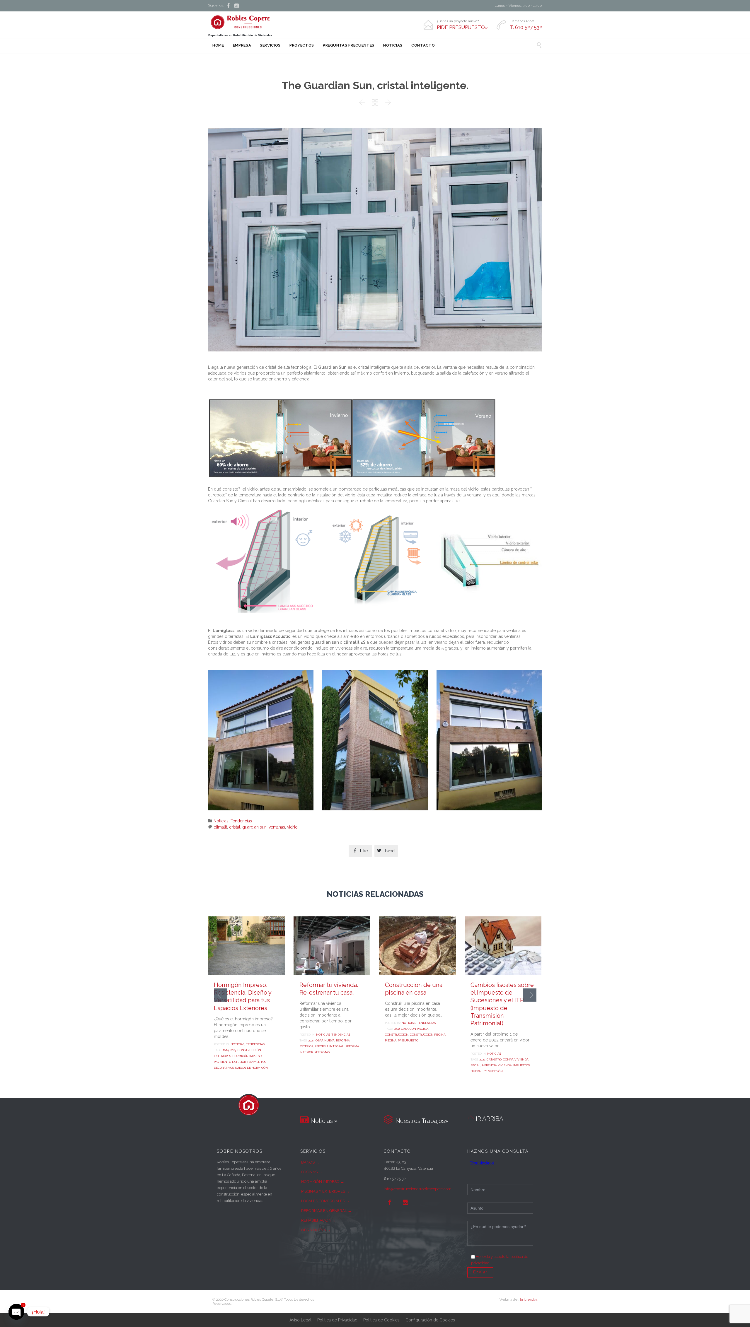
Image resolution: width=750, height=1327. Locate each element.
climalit (220, 827)
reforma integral (329, 1046)
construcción (249, 1050)
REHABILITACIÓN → (318, 1220)
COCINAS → (311, 1172)
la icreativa (529, 1299)
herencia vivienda (497, 1065)
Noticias (221, 821)
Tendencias (241, 821)
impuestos (521, 1065)
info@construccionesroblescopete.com (417, 1189)
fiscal (475, 1065)
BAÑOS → (310, 1162)
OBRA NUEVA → (316, 1230)
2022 (397, 1028)
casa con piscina (414, 1028)
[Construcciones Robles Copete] (240, 22)
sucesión (495, 1071)
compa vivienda (516, 1059)
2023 (311, 1040)
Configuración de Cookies (430, 1320)
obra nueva (325, 1040)
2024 (226, 1050)
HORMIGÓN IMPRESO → (322, 1181)
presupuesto (408, 1040)
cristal (234, 827)
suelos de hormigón (251, 1067)
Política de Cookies (381, 1320)
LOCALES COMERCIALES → (325, 1201)
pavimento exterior (230, 1061)
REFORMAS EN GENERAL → (326, 1210)
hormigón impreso (247, 1056)
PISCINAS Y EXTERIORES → (325, 1191)
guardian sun (254, 827)
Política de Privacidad (337, 1320)
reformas (322, 1052)
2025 (233, 1050)
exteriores (222, 1056)
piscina (390, 1040)
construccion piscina (428, 1034)
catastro (494, 1059)
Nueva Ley (479, 1071)
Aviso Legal (300, 1320)
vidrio (292, 827)
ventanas (277, 827)
